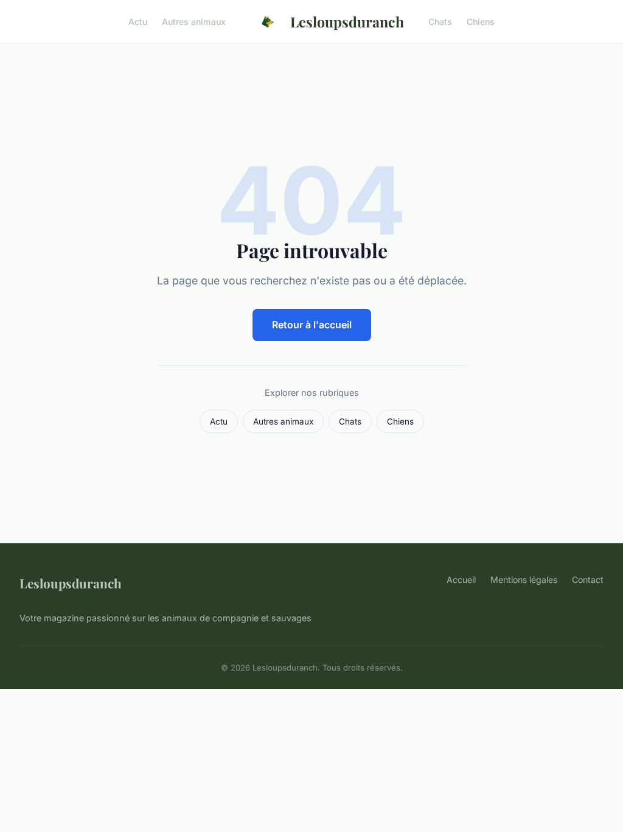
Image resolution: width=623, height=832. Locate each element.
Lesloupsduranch (347, 21)
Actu (137, 21)
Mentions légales (523, 579)
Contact (588, 579)
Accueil (461, 579)
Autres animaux (194, 21)
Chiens (481, 21)
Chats (440, 21)
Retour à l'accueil (312, 325)
